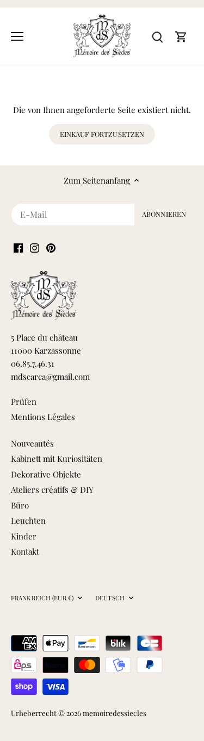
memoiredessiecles (114, 713)
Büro (20, 505)
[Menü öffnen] (17, 36)
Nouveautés (32, 443)
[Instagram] (34, 247)
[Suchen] (157, 36)
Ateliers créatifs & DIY (52, 489)
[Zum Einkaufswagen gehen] (181, 36)
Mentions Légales (43, 416)
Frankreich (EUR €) (42, 598)
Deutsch (110, 598)
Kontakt (25, 551)
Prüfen (23, 401)
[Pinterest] (50, 247)
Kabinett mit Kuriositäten (56, 458)
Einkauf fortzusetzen (102, 134)
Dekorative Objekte (46, 474)
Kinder (23, 536)
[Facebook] (18, 247)
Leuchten (28, 520)
